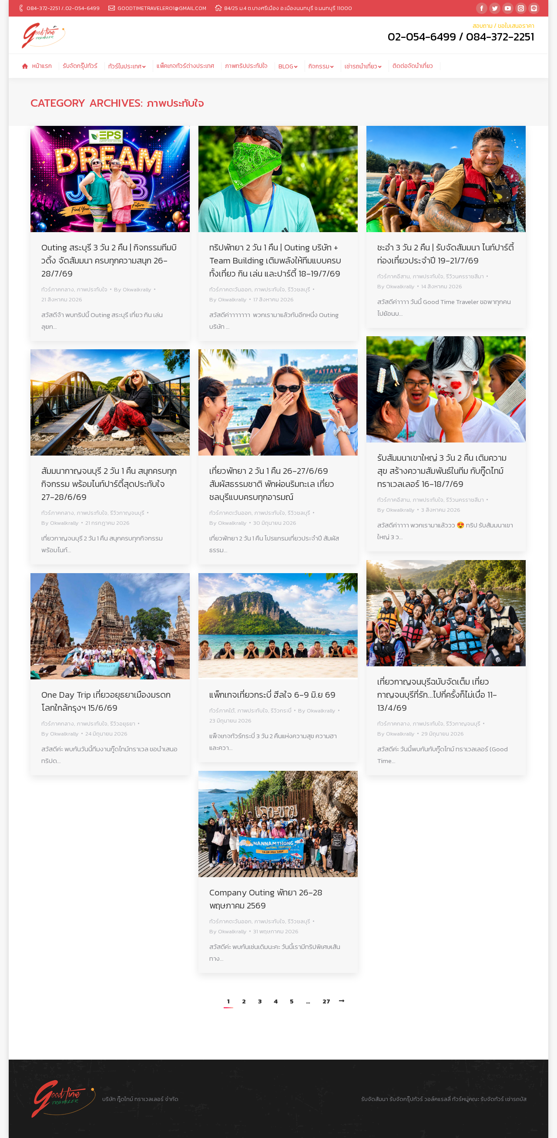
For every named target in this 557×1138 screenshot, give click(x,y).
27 (326, 1001)
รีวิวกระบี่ (281, 710)
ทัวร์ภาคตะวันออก (230, 289)
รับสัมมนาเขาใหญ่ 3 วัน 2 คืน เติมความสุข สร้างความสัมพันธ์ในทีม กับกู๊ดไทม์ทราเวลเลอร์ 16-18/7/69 (442, 470)
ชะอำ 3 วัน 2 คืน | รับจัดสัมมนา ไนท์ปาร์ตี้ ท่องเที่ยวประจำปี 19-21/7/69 (445, 254)
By (132, 289)
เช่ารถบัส (516, 1099)
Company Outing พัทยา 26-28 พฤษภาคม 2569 (265, 899)
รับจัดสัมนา (374, 1099)
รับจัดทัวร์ (492, 1099)
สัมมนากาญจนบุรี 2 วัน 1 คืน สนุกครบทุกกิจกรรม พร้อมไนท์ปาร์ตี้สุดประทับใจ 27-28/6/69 (109, 483)
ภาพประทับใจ (92, 289)
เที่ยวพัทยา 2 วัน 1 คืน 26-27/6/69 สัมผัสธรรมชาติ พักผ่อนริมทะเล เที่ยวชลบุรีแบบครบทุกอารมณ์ (271, 483)
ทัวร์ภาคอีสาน (393, 276)
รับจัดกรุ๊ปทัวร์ (406, 1099)
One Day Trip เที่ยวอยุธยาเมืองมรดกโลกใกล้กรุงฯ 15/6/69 (106, 701)
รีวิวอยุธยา (122, 723)
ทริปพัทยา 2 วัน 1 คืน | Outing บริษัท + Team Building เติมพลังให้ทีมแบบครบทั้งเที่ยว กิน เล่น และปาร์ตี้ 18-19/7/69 (275, 260)
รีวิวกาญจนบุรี (127, 513)
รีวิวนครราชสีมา (465, 276)
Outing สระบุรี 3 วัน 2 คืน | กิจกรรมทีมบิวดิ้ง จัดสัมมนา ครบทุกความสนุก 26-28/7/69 (109, 260)
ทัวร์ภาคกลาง (57, 289)
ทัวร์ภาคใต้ (222, 710)
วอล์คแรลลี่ (438, 1099)
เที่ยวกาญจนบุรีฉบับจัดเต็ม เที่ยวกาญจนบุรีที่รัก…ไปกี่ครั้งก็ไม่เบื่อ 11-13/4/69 (437, 694)
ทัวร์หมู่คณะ (465, 1099)
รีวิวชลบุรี (299, 289)
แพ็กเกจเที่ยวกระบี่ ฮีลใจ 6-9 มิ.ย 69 (272, 694)
